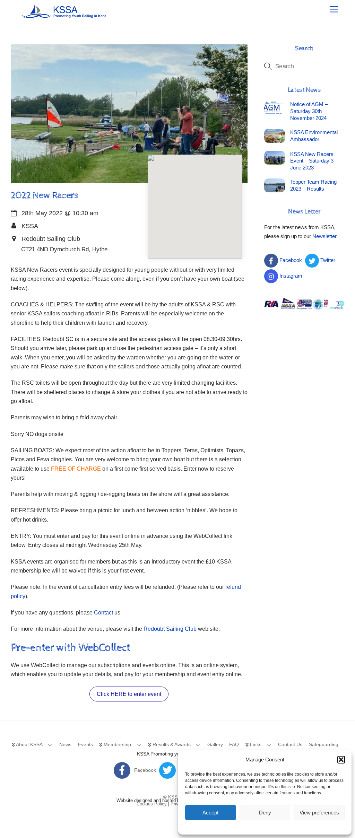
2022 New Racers (44, 195)
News (65, 744)
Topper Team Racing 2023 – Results (313, 185)
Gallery (215, 744)
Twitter (327, 260)
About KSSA (29, 744)
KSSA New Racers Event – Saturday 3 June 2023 (312, 161)
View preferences (319, 812)
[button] (341, 759)
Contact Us (290, 744)
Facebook (290, 260)
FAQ (234, 744)
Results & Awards (171, 744)
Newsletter (324, 236)
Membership (116, 744)
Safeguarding (323, 744)
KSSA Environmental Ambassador (314, 135)
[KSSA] (63, 16)
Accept (210, 812)
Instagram (290, 276)
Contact (103, 613)
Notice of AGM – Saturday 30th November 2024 (309, 111)
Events (85, 744)
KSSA (174, 797)
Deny (265, 812)
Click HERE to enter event (129, 694)
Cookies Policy (152, 803)
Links (255, 744)
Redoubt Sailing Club (170, 629)
